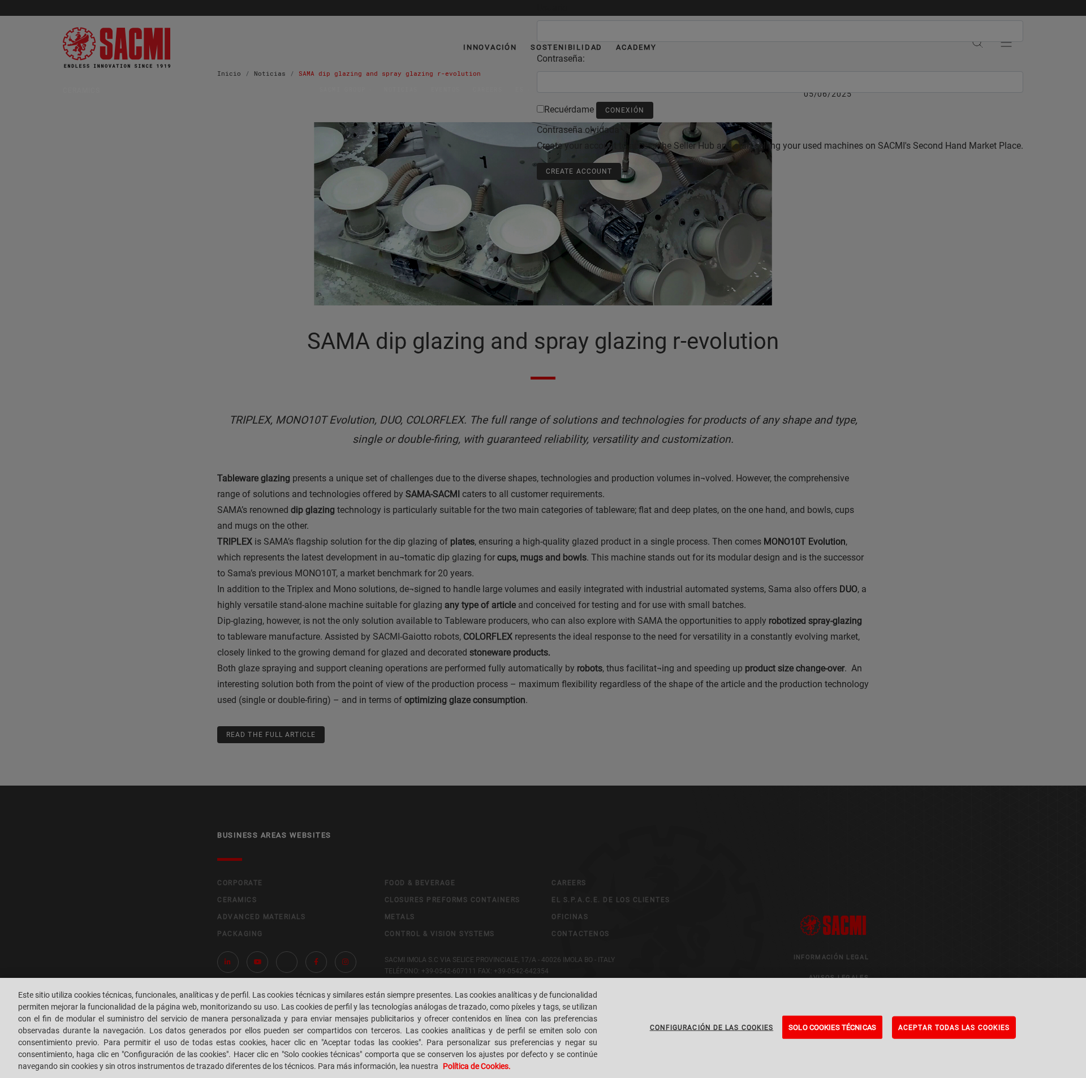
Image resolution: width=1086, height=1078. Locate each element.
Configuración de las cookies (712, 1027)
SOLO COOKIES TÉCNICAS (832, 1027)
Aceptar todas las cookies (954, 1027)
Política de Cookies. (477, 1066)
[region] (543, 1028)
